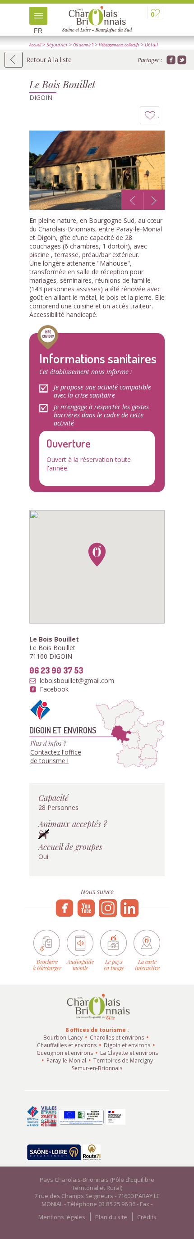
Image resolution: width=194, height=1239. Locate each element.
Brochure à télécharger (47, 964)
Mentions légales (61, 1217)
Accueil (35, 45)
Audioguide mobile (80, 964)
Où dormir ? (83, 45)
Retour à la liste (49, 59)
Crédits (147, 1217)
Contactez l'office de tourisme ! (55, 756)
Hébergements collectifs (119, 45)
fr (38, 30)
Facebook (54, 689)
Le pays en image (114, 964)
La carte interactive (147, 964)
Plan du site (111, 1217)
